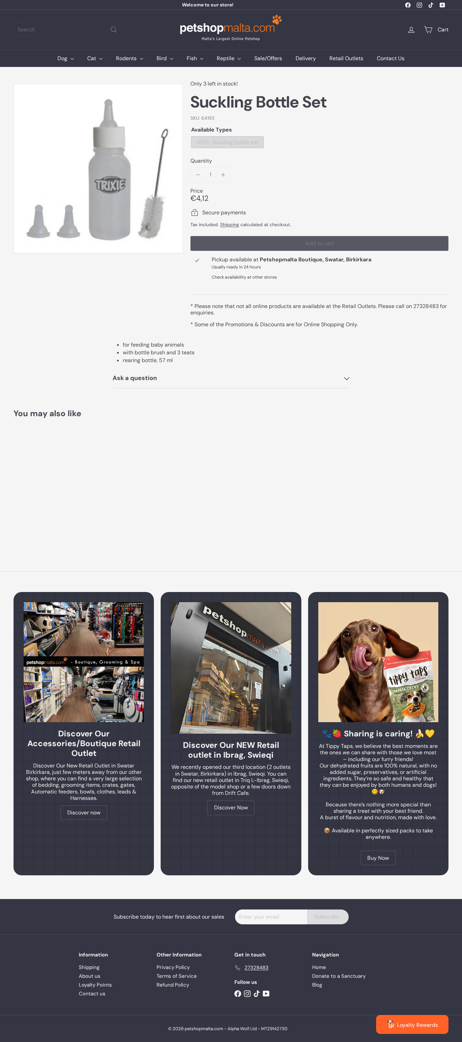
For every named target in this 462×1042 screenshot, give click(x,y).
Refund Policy (173, 984)
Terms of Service (177, 976)
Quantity (201, 161)
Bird (162, 58)
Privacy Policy (173, 967)
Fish (192, 58)
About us (89, 976)
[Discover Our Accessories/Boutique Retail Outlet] (84, 662)
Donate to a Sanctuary (339, 976)
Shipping (229, 225)
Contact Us (391, 58)
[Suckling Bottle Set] (47, 480)
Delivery (306, 58)
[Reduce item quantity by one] (197, 174)
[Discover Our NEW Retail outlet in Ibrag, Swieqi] (231, 668)
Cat (92, 58)
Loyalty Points (95, 984)
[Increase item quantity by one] (223, 174)
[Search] (114, 29)
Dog (63, 58)
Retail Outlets (346, 58)
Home (319, 967)
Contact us (92, 993)
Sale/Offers (268, 58)
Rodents (127, 58)
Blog (317, 984)
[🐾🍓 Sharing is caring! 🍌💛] (378, 662)
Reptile (226, 58)
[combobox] (68, 29)
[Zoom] (98, 168)
